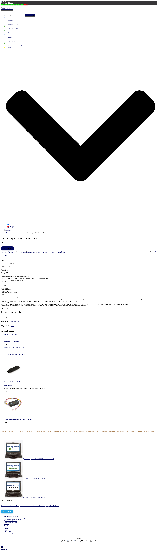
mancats (152, 431)
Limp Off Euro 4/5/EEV (10, 385)
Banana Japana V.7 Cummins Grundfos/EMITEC (18, 419)
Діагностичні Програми (10, 522)
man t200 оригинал (130, 431)
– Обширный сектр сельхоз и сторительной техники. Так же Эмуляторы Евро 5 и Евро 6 (30, 506)
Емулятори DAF (15, 350)
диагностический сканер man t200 (76, 433)
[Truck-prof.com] (5, 8)
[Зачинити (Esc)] (1, 549)
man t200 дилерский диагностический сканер (106, 431)
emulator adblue (73, 251)
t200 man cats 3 (5, 433)
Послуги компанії (9, 531)
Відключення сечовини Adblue (12, 519)
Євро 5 (17, 317)
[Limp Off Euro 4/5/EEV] (13, 378)
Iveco (12, 326)
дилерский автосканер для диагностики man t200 (96, 433)
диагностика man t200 (44, 433)
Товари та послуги (9, 533)
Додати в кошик (7, 248)
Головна (3, 233)
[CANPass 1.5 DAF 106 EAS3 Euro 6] (14, 347)
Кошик (6, 525)
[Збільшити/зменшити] (6, 549)
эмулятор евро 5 (36, 252)
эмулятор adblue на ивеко (15, 252)
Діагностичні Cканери (10, 521)
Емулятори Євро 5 (32, 251)
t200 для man (13, 433)
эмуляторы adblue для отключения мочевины (54, 252)
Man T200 (50, 431)
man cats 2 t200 (12, 431)
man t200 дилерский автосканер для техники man (84, 431)
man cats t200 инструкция (40, 431)
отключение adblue (111, 251)
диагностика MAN (33, 433)
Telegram (9, 1)
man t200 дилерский (67, 431)
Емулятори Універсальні (17, 415)
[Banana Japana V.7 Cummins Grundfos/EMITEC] (13, 412)
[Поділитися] (3, 549)
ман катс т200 (117, 433)
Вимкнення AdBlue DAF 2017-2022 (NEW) (16, 518)
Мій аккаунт (7, 527)
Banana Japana (15, 321)
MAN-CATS (146, 431)
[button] (5, 13)
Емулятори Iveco (21, 233)
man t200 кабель (120, 431)
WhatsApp (11, 3)
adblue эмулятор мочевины (60, 251)
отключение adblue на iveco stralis (141, 251)
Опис (5, 255)
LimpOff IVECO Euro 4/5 (11, 341)
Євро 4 (13, 317)
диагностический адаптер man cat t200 (59, 433)
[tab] (80, 255)
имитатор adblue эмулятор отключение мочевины (91, 251)
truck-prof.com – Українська (11, 516)
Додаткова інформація (10, 256)
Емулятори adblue (11, 233)
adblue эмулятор (48, 251)
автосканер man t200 (23, 433)
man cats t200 (29, 431)
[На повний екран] (4, 549)
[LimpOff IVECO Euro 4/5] (11, 334)
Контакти (6, 524)
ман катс (110, 433)
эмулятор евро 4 (27, 252)
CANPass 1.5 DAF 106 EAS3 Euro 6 (14, 354)
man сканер (139, 431)
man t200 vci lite (57, 431)
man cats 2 (4, 431)
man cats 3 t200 (21, 431)
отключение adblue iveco (124, 251)
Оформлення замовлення (11, 530)
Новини (6, 528)
